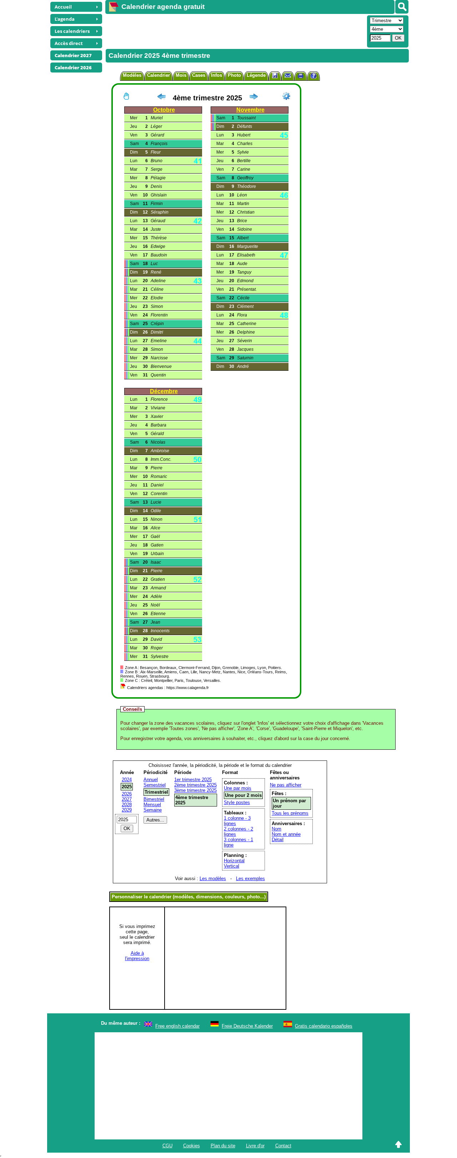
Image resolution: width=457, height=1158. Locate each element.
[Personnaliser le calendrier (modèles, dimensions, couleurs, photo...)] (286, 96)
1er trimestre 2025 (193, 779)
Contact (283, 1145)
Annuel (151, 779)
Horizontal (234, 860)
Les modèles (213, 878)
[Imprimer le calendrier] (300, 76)
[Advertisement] (235, 31)
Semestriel (155, 785)
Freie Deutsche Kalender (247, 1026)
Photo (234, 75)
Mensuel (152, 804)
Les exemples (250, 878)
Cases (198, 75)
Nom (276, 829)
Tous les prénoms (290, 813)
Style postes (237, 802)
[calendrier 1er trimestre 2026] (253, 98)
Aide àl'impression (137, 955)
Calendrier (158, 75)
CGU (167, 1145)
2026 (127, 794)
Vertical (231, 866)
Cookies (191, 1145)
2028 (127, 804)
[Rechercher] (401, 7)
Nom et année (286, 834)
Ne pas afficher (285, 785)
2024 (127, 779)
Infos (216, 75)
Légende (256, 75)
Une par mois (237, 788)
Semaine (153, 810)
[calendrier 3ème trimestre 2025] (161, 98)
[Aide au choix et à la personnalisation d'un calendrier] (313, 76)
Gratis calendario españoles (323, 1026)
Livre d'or (255, 1145)
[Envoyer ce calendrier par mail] (287, 75)
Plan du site (223, 1145)
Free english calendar (177, 1026)
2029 (127, 810)
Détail (277, 839)
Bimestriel (154, 799)
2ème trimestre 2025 (195, 785)
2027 (127, 799)
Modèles (132, 75)
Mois (181, 75)
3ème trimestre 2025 (195, 790)
